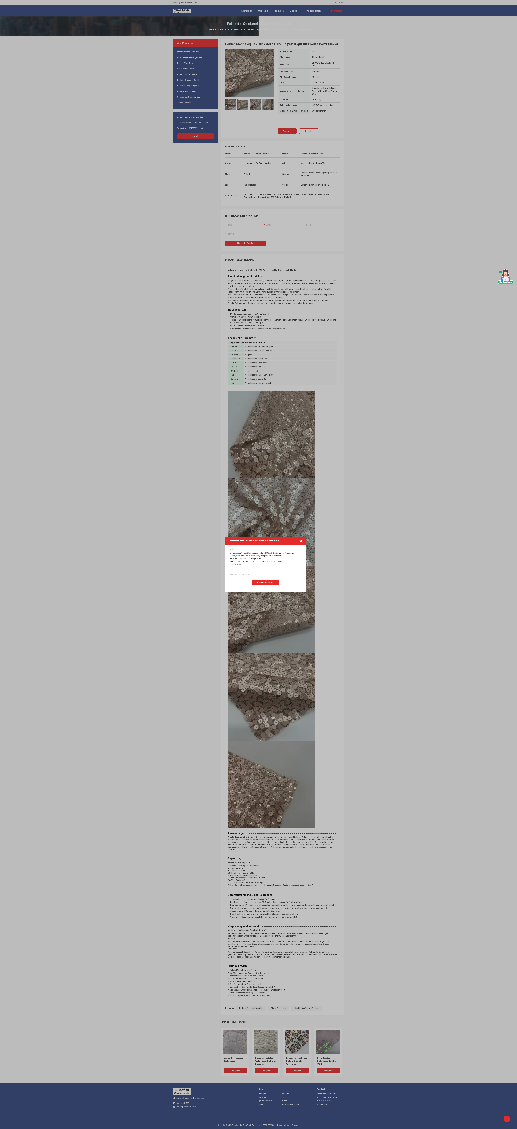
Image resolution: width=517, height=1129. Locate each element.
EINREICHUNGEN (265, 582)
